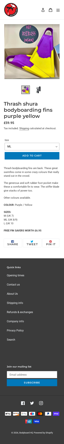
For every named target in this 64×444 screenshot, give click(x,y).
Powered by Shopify (43, 432)
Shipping (24, 128)
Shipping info (15, 303)
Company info (15, 321)
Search (11, 339)
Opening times (15, 275)
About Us (12, 293)
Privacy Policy (15, 330)
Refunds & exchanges (20, 312)
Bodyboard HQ (26, 432)
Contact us (13, 284)
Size (7, 140)
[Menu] (58, 9)
